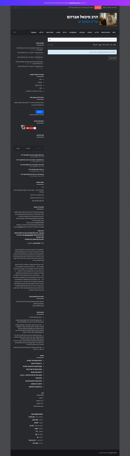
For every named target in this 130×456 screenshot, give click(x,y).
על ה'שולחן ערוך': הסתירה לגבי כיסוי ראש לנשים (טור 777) (30, 160)
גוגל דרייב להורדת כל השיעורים (34, 91)
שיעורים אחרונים (40, 43)
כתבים (90, 32)
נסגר (100, 45)
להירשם (40, 112)
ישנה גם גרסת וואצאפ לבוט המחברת (34, 239)
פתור (103, 45)
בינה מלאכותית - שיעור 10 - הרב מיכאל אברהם (30, 57)
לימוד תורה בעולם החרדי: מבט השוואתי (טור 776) (81, 7)
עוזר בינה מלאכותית (74, 3)
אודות (64, 32)
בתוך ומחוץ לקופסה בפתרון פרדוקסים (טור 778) (32, 155)
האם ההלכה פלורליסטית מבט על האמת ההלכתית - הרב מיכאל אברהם (29, 63)
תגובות (18, 148)
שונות (58, 32)
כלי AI (42, 32)
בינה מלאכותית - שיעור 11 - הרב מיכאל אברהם (30, 52)
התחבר (41, 398)
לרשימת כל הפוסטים (36, 384)
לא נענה (95, 45)
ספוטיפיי (40, 82)
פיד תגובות (40, 403)
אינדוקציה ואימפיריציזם (38, 201)
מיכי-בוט (41, 233)
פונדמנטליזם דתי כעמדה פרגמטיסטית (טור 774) (32, 174)
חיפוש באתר (49, 32)
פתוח (107, 45)
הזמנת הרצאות (105, 32)
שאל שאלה (112, 58)
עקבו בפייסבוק (40, 135)
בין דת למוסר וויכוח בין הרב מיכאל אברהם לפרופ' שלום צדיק (29, 49)
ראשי (113, 32)
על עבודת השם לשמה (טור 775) (36, 169)
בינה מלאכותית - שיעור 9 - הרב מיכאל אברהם (30, 66)
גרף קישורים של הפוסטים (35, 387)
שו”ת (97, 32)
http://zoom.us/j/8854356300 (35, 223)
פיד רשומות (39, 401)
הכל (111, 45)
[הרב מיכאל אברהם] (90, 19)
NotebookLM (29, 235)
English (33, 32)
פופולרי (28, 148)
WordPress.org (38, 406)
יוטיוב (40, 79)
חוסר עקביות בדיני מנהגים (37, 195)
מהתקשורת (73, 32)
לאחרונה (38, 148)
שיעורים (82, 32)
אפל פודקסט (38, 85)
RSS (41, 88)
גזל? (42, 187)
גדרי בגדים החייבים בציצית (37, 198)
